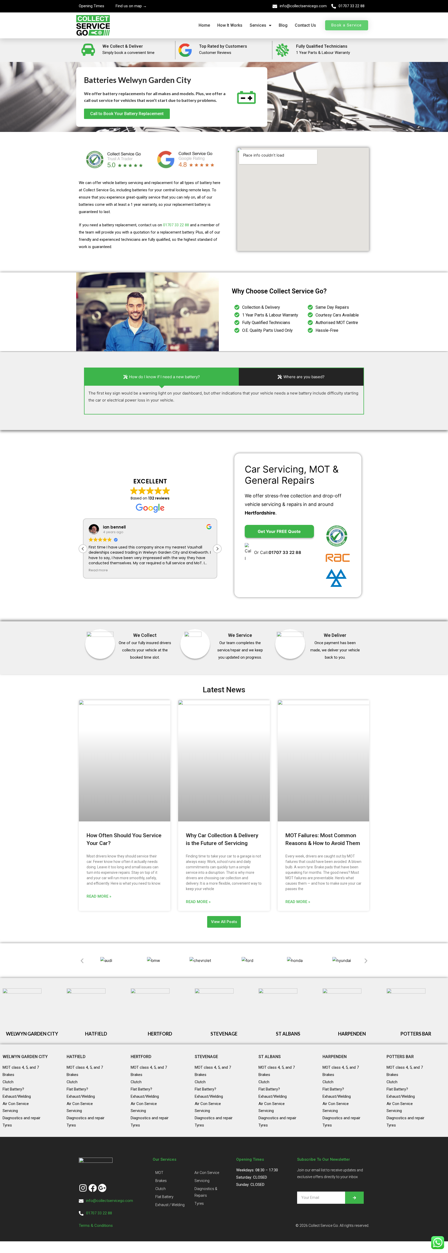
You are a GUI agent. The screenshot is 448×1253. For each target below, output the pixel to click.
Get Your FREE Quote (279, 531)
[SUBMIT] (354, 1198)
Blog (283, 25)
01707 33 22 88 (352, 6)
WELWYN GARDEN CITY (32, 1034)
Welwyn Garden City (25, 1056)
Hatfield (76, 1056)
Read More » (99, 896)
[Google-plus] (102, 1188)
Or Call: (277, 552)
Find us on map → (131, 6)
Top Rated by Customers (223, 46)
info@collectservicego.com (303, 6)
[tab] (162, 377)
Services (258, 25)
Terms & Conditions (96, 1225)
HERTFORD (160, 1034)
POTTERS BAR (416, 1034)
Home (204, 25)
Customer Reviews (215, 52)
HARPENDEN (352, 1034)
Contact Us (305, 25)
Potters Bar (400, 1056)
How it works (229, 25)
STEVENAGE (224, 1034)
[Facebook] (92, 1188)
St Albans (269, 1056)
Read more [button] (98, 570)
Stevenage (206, 1056)
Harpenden (335, 1056)
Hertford (141, 1056)
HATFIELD (96, 1034)
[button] (217, 549)
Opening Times (91, 6)
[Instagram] (83, 1188)
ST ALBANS (288, 1034)
